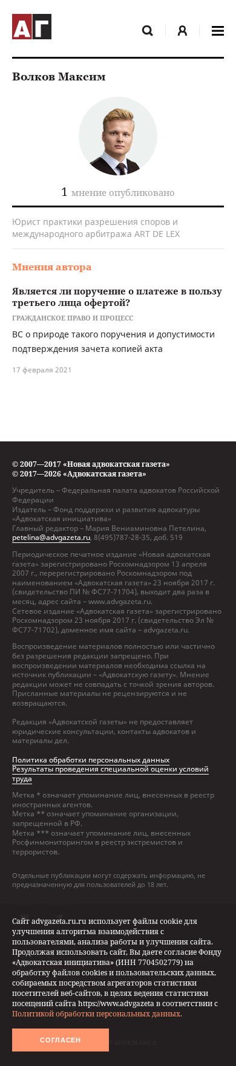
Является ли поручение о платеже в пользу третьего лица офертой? (117, 297)
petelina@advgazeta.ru (51, 537)
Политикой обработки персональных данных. (97, 1014)
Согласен (60, 1040)
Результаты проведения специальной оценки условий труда (110, 774)
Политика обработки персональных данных (90, 760)
